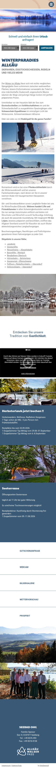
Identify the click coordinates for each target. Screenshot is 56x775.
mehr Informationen (28, 374)
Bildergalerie (27, 583)
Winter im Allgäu (12, 83)
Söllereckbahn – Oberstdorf (19, 267)
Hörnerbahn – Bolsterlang (18, 258)
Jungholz (11, 244)
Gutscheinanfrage (30, 551)
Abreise (23, 44)
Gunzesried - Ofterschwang (19, 261)
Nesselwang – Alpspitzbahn (19, 250)
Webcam (24, 567)
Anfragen (46, 48)
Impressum (6, 766)
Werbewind (44, 766)
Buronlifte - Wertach (16, 252)
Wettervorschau (29, 599)
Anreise (4, 44)
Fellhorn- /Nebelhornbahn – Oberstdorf (24, 264)
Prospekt (25, 616)
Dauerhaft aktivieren (28, 368)
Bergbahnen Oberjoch (16, 255)
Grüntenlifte (12, 247)
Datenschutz (16, 766)
